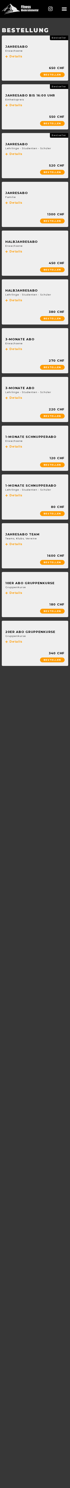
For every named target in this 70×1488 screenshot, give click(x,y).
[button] (64, 9)
